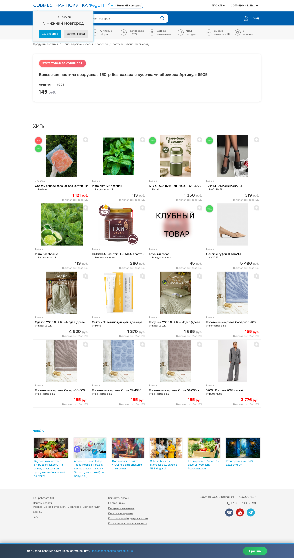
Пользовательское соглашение (127, 523)
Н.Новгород (73, 506)
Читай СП (39, 431)
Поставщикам (116, 503)
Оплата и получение (120, 513)
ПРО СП (217, 5)
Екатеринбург (91, 506)
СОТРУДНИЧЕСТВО (243, 5)
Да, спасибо (50, 33)
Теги (35, 517)
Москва (37, 506)
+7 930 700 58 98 (243, 503)
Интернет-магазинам (121, 508)
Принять (255, 551)
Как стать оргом (118, 498)
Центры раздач (42, 503)
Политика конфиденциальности (128, 518)
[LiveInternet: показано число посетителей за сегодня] (42, 535)
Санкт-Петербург (54, 506)
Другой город (76, 33)
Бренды (37, 512)
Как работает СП (43, 498)
